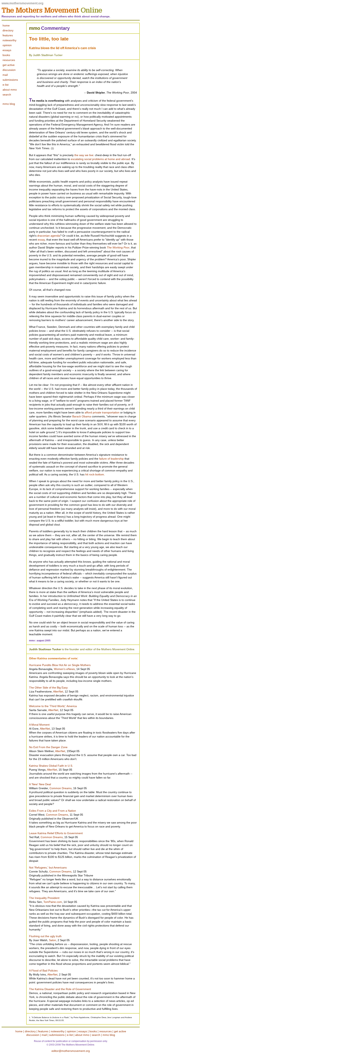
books (6, 55)
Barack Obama (81, 416)
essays (82, 1031)
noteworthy (58, 1031)
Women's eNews (64, 669)
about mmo (10, 89)
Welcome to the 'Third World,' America (53, 706)
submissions (10, 79)
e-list (5, 84)
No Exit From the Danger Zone (48, 747)
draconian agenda (48, 235)
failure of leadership (111, 458)
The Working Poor (118, 247)
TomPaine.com (52, 901)
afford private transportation (102, 412)
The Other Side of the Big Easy (48, 687)
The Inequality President (44, 897)
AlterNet (58, 691)
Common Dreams (61, 788)
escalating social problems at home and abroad (100, 159)
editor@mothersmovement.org (71, 1050)
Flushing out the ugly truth (45, 936)
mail (5, 74)
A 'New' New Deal (40, 784)
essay (41, 239)
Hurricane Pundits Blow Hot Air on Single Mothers (60, 665)
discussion (9, 69)
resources (9, 60)
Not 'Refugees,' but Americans (48, 867)
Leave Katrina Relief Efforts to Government (56, 833)
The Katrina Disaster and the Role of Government (60, 989)
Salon (52, 940)
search (7, 94)
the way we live (83, 155)
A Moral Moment (39, 724)
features (43, 1031)
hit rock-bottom (94, 474)
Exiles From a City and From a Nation (52, 810)
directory (30, 1031)
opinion (72, 1031)
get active (9, 65)
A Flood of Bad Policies (43, 970)
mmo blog (9, 103)
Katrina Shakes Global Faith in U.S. (51, 765)
